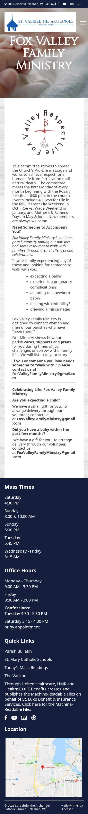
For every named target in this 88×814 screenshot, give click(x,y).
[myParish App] (79, 4)
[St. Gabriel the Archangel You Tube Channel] (64, 4)
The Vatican (15, 675)
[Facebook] (58, 4)
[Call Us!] (54, 4)
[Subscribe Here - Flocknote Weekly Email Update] (71, 4)
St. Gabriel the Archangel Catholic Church (27, 807)
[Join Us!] (44, 767)
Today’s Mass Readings (26, 667)
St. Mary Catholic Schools (28, 659)
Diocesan (67, 809)
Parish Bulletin (18, 651)
